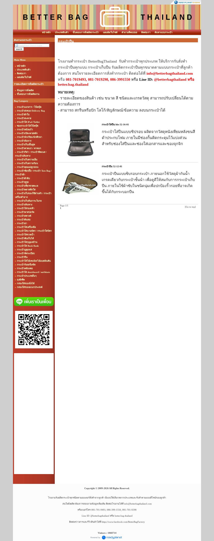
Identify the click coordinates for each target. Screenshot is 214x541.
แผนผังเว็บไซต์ (110, 32)
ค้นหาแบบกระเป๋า (163, 32)
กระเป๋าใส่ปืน (113, 131)
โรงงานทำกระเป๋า (72, 61)
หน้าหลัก (46, 32)
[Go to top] (190, 207)
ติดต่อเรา (145, 32)
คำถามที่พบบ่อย (129, 32)
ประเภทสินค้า (62, 32)
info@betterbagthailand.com (138, 503)
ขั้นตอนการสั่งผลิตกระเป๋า (86, 32)
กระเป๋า (134, 61)
